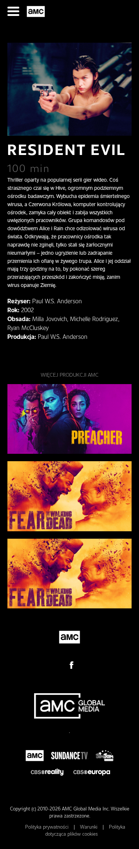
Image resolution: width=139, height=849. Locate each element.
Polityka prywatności (47, 826)
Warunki (89, 826)
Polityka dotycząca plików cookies (85, 830)
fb (71, 665)
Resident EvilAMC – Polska (37, 11)
